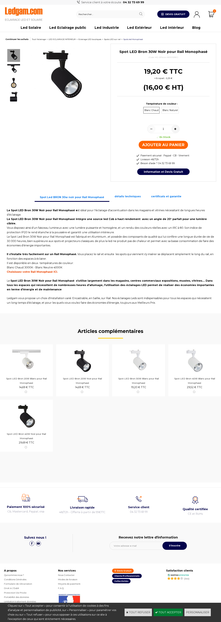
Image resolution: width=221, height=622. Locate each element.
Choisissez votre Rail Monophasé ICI (32, 271)
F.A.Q (61, 588)
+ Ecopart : (159, 78)
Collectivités (121, 581)
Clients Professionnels (126, 576)
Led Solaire (31, 28)
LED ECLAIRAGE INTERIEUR (62, 39)
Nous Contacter (66, 575)
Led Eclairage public (67, 28)
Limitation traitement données (20, 601)
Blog (196, 28)
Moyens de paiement (69, 584)
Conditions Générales (15, 579)
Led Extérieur (139, 28)
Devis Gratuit (123, 571)
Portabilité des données (16, 597)
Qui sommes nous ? (14, 575)
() (186, 578)
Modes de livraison (67, 579)
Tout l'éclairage (39, 39)
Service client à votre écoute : (112, 2)
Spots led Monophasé (133, 39)
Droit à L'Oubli (11, 588)
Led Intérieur (172, 28)
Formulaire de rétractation (18, 584)
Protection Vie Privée (15, 592)
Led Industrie (106, 28)
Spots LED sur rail (112, 39)
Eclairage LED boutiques (89, 39)
